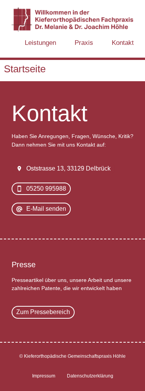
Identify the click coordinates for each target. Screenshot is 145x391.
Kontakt (123, 42)
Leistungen (40, 42)
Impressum (43, 376)
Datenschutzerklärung (90, 376)
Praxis (84, 42)
